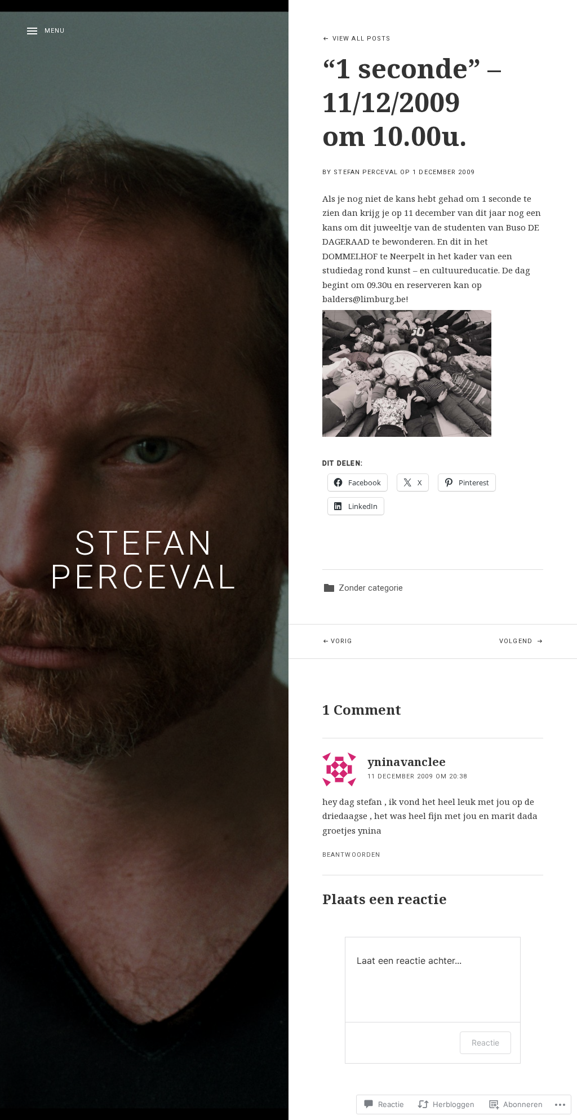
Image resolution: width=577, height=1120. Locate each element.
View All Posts (361, 38)
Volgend (484, 641)
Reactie (485, 1042)
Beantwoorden (351, 854)
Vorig (320, 641)
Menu (55, 30)
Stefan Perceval (144, 560)
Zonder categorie (371, 588)
